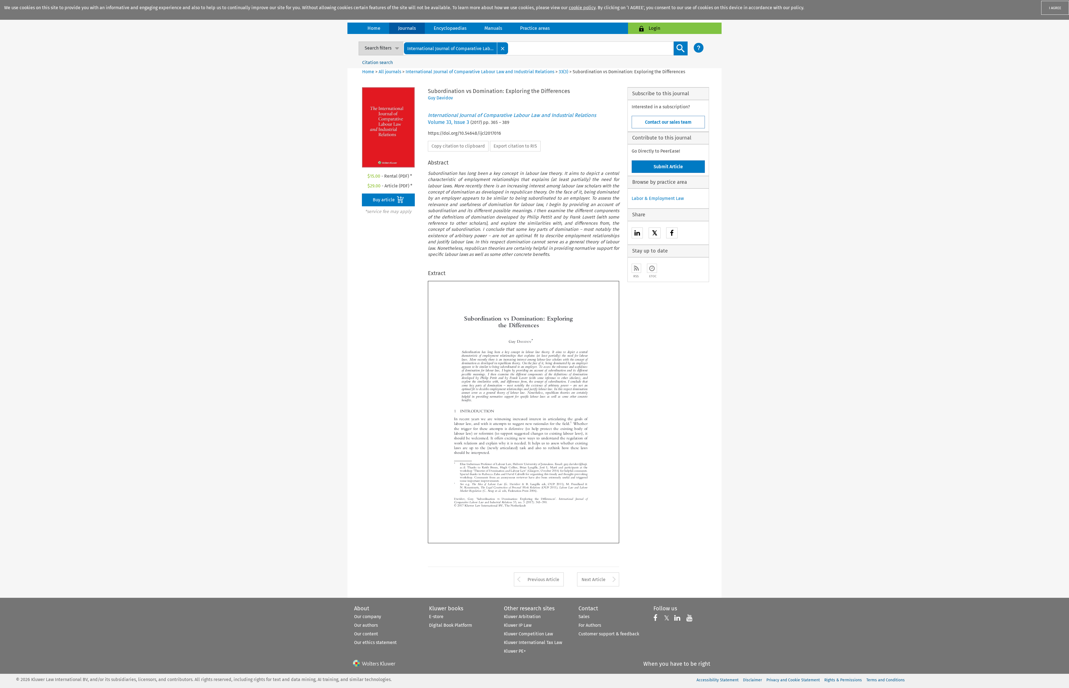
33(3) (563, 71)
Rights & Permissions (843, 680)
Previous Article (543, 579)
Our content (366, 633)
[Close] (502, 48)
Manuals (493, 28)
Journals (407, 28)
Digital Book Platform (450, 625)
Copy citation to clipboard (458, 146)
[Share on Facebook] (672, 233)
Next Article (593, 579)
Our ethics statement (375, 642)
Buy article (384, 199)
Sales (583, 616)
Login (654, 28)
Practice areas (535, 28)
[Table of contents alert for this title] (652, 268)
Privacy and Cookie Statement (793, 680)
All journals (390, 71)
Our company (367, 616)
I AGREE (1055, 8)
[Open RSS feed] (636, 268)
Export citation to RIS (515, 146)
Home (373, 28)
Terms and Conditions (885, 680)
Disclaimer (752, 680)
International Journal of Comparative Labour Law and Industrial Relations (480, 71)
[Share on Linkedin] (637, 233)
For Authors (589, 625)
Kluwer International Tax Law (533, 642)
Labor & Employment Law (658, 198)
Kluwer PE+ (515, 651)
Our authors (366, 625)
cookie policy (582, 7)
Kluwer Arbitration (522, 616)
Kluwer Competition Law (528, 633)
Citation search (377, 62)
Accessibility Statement (718, 680)
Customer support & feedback (608, 633)
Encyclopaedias (450, 28)
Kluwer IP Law (517, 625)
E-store (436, 616)
